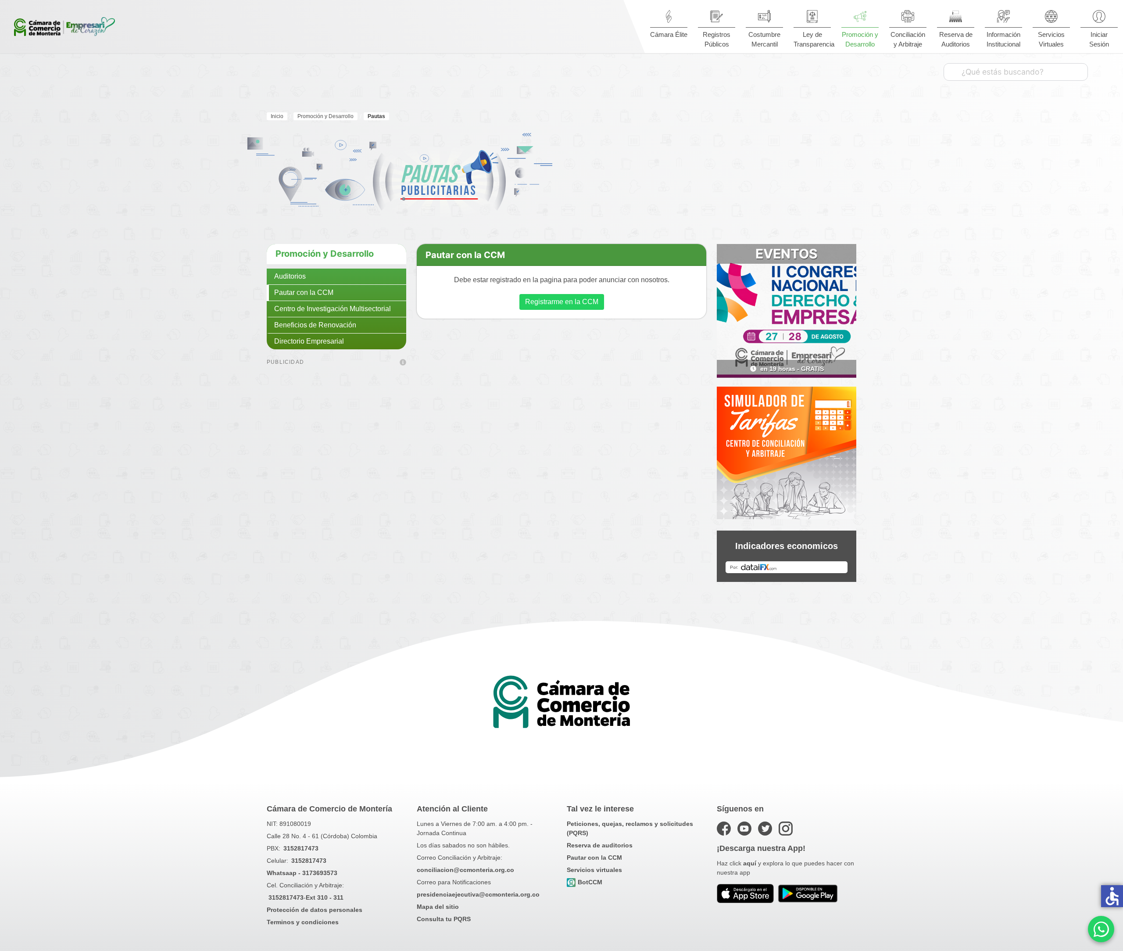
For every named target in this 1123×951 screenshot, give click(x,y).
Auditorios (290, 276)
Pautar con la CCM (303, 292)
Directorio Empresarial (309, 341)
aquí (749, 863)
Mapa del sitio (438, 906)
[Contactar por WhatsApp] (1101, 929)
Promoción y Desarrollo (324, 253)
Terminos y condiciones (303, 922)
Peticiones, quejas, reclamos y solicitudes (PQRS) (630, 828)
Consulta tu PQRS (444, 918)
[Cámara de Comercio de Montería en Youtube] (744, 829)
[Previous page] (730, 368)
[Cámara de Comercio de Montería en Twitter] (765, 829)
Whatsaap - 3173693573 (302, 872)
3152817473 (300, 848)
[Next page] (843, 368)
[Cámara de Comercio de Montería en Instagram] (786, 829)
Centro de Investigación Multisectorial (332, 308)
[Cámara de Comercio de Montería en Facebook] (724, 829)
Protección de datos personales (314, 909)
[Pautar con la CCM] (403, 363)
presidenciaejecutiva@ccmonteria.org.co (478, 894)
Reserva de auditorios (600, 845)
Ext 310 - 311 (324, 897)
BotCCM (590, 882)
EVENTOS (786, 254)
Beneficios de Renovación (315, 325)
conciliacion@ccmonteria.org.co (465, 869)
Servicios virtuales (594, 869)
